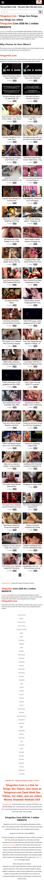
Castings (21, 701)
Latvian (21, 687)
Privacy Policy (21, 622)
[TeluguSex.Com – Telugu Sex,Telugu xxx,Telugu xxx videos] (39, 2)
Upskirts (21, 690)
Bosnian (21, 755)
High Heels (21, 669)
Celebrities (22, 662)
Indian (21, 633)
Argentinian (21, 770)
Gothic (21, 748)
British (21, 727)
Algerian (21, 698)
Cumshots (21, 773)
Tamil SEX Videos (22, 629)
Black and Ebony (21, 716)
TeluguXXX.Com (8, 55)
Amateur (21, 651)
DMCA (21, 618)
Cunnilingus (21, 719)
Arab (21, 741)
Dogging (21, 665)
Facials (22, 705)
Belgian (21, 734)
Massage (21, 759)
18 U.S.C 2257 (21, 615)
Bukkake (21, 644)
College (21, 766)
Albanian (21, 712)
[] (40, 12)
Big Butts (21, 752)
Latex (21, 683)
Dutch (21, 636)
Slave (21, 647)
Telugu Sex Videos (9, 845)
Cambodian (21, 730)
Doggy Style (21, 709)
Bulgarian (21, 658)
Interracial (21, 723)
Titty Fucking (21, 654)
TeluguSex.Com (8, 16)
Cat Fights (21, 745)
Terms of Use (21, 625)
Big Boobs (21, 640)
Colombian (21, 737)
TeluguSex (6, 23)
